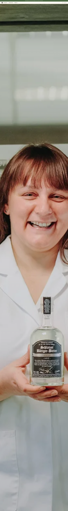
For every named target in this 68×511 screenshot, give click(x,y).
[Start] (2, 3)
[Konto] (64, 3)
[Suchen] (63, 3)
